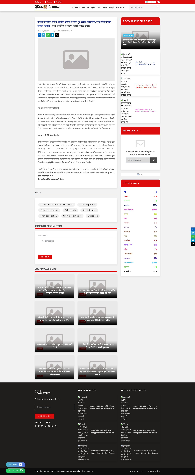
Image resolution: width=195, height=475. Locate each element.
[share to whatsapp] (48, 35)
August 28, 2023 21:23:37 (62, 31)
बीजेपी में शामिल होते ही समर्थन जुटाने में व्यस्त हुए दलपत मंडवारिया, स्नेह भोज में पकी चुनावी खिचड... (103, 432)
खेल (125, 218)
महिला (126, 249)
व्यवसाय (126, 227)
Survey (38, 390)
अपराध (126, 196)
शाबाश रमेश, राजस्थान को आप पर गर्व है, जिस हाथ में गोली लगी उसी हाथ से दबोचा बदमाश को (102, 453)
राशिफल (126, 223)
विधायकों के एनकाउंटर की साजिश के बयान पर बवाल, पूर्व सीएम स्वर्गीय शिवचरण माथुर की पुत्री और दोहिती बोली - (97, 372)
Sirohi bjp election (49, 216)
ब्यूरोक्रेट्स (127, 271)
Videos (49, 2)
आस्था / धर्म (128, 245)
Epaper (40, 2)
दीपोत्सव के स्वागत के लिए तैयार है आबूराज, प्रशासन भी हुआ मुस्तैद (139, 42)
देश (88, 7)
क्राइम (111, 7)
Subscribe (44, 416)
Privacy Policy (154, 471)
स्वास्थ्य (126, 267)
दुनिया (93, 7)
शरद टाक (46, 31)
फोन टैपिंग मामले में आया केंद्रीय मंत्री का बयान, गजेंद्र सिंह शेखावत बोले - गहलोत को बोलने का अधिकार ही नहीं (54, 372)
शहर (99, 7)
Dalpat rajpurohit (87, 205)
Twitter (58, 2)
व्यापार (105, 7)
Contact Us (137, 471)
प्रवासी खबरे (128, 254)
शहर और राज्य (128, 209)
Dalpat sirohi (70, 210)
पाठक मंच (127, 258)
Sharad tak (93, 216)
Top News (75, 7)
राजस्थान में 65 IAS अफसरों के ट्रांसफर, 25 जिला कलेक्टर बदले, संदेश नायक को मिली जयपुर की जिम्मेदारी (102, 408)
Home (127, 232)
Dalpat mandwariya (49, 210)
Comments (42, 236)
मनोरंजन (126, 201)
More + (119, 7)
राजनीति (126, 205)
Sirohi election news (72, 216)
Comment (45, 257)
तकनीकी (127, 240)
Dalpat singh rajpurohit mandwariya (57, 205)
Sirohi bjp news (89, 210)
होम (83, 7)
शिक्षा (125, 236)
